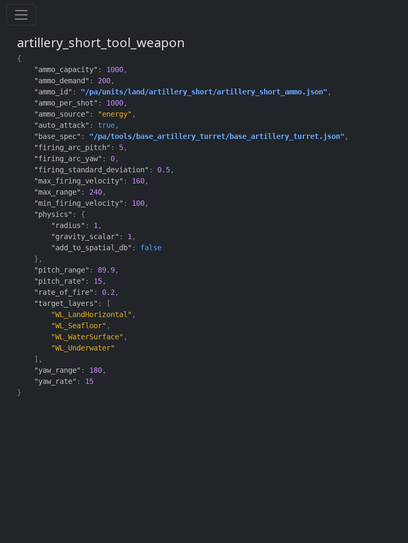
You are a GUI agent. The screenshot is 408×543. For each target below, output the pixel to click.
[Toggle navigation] (21, 14)
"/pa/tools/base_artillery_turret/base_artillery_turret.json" (216, 136)
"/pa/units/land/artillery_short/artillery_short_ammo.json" (204, 91)
